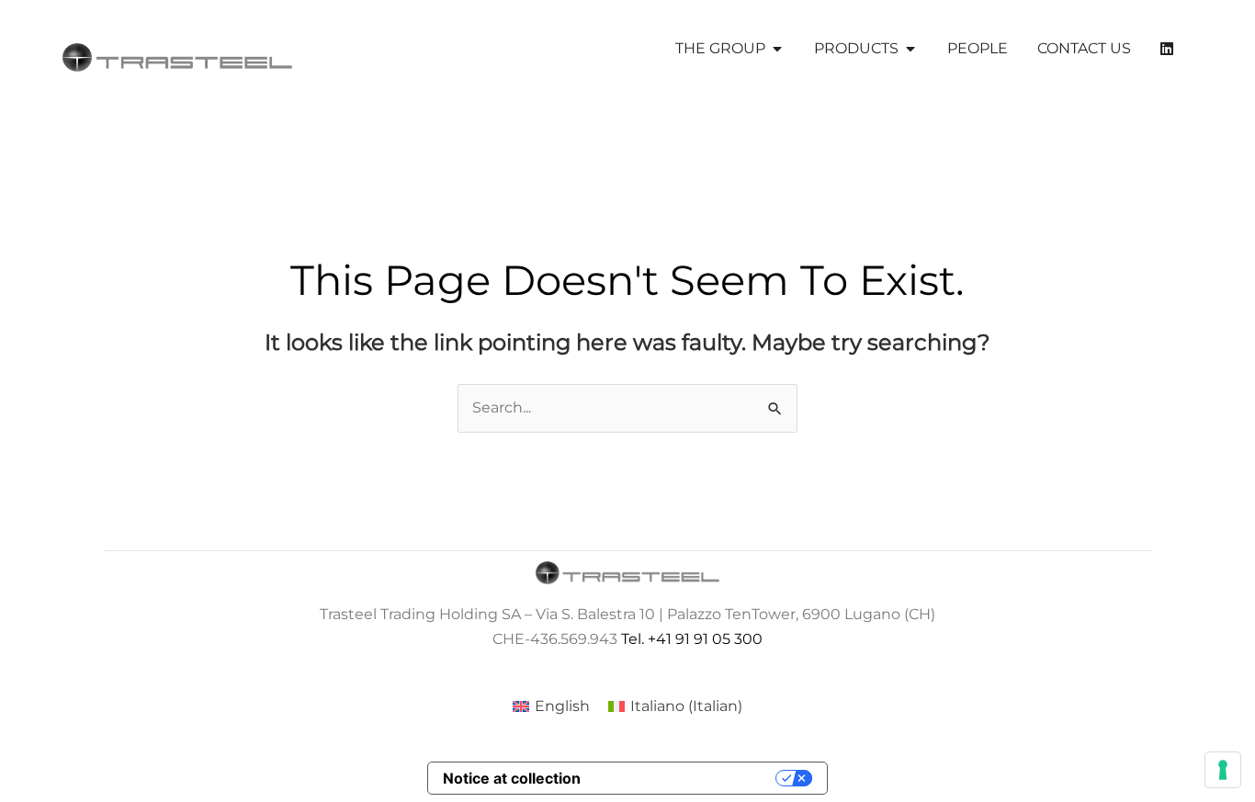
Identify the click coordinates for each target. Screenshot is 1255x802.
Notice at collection (512, 778)
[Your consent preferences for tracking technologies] (1222, 769)
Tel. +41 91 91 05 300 (692, 639)
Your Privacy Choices (687, 778)
